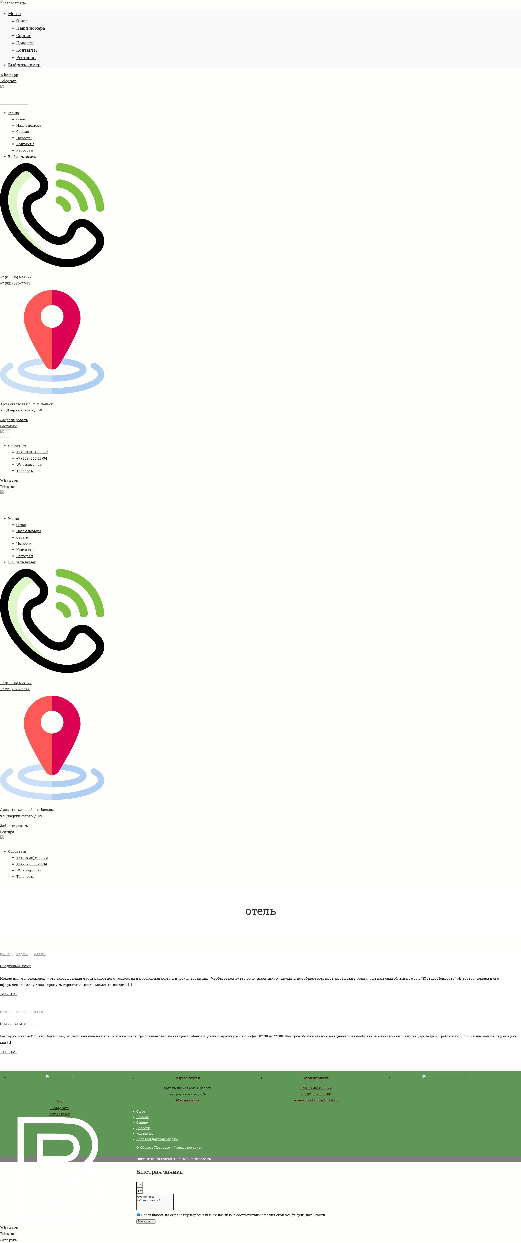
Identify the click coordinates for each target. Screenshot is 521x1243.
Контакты (26, 50)
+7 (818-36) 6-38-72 (16, 277)
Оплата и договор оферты (157, 1139)
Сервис (23, 35)
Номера (142, 1117)
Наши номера (30, 28)
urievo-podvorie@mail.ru (316, 1100)
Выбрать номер (24, 64)
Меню (14, 13)
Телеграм (25, 470)
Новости (25, 42)
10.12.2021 (8, 1052)
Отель (40, 954)
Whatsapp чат (29, 464)
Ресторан (26, 57)
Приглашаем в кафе (17, 1024)
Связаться (17, 445)
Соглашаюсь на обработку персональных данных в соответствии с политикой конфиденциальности (233, 1214)
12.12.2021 (8, 994)
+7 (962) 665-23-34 (31, 458)
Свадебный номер (15, 966)
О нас (22, 20)
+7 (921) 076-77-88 (15, 283)
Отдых (22, 954)
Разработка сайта (187, 1147)
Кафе (5, 954)
